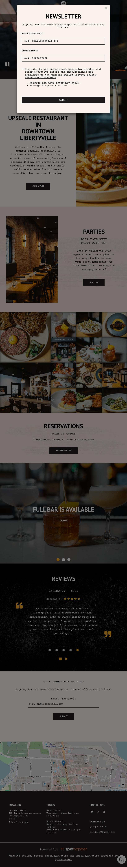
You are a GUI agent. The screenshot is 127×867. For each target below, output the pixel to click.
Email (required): (32, 34)
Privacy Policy (85, 75)
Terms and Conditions (40, 77)
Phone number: (30, 51)
